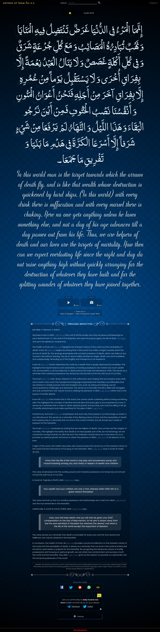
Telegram (76, 606)
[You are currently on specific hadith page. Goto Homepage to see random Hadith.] (70, 13)
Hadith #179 (89, 13)
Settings (79, 616)
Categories (153, 3)
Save (76, 305)
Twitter (90, 606)
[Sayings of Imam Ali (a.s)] (17, 2)
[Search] (99, 3)
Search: (63, 3)
